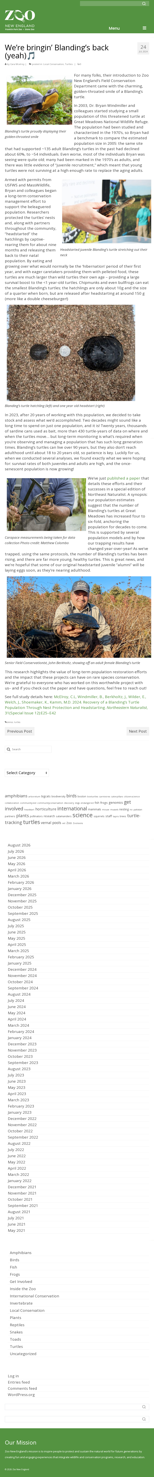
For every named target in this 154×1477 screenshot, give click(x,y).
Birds (14, 1259)
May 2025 (16, 938)
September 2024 (23, 988)
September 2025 (23, 913)
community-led (28, 803)
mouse (105, 809)
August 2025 (19, 919)
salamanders (64, 816)
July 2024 (16, 1000)
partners (10, 816)
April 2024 (17, 1019)
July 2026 (16, 851)
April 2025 (17, 944)
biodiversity (58, 796)
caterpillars (117, 796)
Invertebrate (21, 1303)
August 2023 (19, 1068)
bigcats (46, 796)
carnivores (104, 796)
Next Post (138, 731)
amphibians (16, 796)
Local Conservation (53, 64)
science (9, 722)
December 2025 (22, 894)
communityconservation (50, 803)
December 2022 (22, 1118)
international (72, 808)
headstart (29, 809)
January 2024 (19, 1037)
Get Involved (21, 1281)
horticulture (45, 808)
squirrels (99, 816)
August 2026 (19, 845)
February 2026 (21, 882)
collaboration (12, 803)
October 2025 (20, 907)
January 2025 (19, 963)
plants (22, 815)
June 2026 (17, 857)
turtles (17, 722)
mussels (114, 809)
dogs (77, 803)
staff (108, 816)
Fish (13, 1267)
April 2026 (17, 870)
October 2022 (20, 1131)
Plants (15, 1317)
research (49, 816)
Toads (15, 1339)
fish (97, 803)
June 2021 (17, 1224)
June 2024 (17, 1006)
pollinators (36, 816)
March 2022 (18, 1174)
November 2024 (22, 975)
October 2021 (20, 1199)
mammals (94, 809)
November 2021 (22, 1193)
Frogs (15, 1274)
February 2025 (21, 957)
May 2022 (16, 1162)
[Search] (144, 3)
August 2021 (19, 1211)
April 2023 (17, 1093)
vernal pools (51, 822)
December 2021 (22, 1186)
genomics (116, 802)
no (131, 809)
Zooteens (78, 823)
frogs (104, 803)
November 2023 (22, 1050)
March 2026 (18, 876)
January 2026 (19, 888)
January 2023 (19, 1112)
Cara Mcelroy (17, 64)
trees (123, 816)
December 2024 (22, 969)
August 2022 (19, 1143)
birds (71, 796)
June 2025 (17, 932)
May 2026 (16, 863)
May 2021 (16, 1230)
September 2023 (23, 1062)
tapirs (116, 816)
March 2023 (18, 1099)
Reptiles (17, 1324)
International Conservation (34, 1296)
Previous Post (19, 731)
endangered (87, 803)
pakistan (138, 809)
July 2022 (16, 1149)
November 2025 (22, 901)
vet (63, 823)
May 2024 (16, 1012)
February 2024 (21, 1031)
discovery (69, 803)
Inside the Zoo (23, 1288)
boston (82, 796)
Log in (13, 1376)
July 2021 (16, 1218)
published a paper (123, 478)
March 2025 (18, 950)
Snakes (16, 1332)
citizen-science (132, 796)
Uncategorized (23, 1353)
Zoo (69, 823)
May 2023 (16, 1087)
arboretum (34, 796)
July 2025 (16, 925)
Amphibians (20, 1252)
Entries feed (19, 1382)
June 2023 (17, 1081)
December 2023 (22, 1044)
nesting (124, 809)
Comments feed (22, 1388)
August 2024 (19, 994)
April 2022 (17, 1168)
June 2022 (17, 1155)
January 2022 (19, 1180)
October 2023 (20, 1056)
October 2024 (20, 981)
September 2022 (23, 1137)
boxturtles (92, 796)
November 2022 (22, 1124)
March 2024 (18, 1025)
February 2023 (21, 1106)
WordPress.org (21, 1394)
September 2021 (23, 1205)
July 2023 (16, 1075)
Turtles (69, 64)
